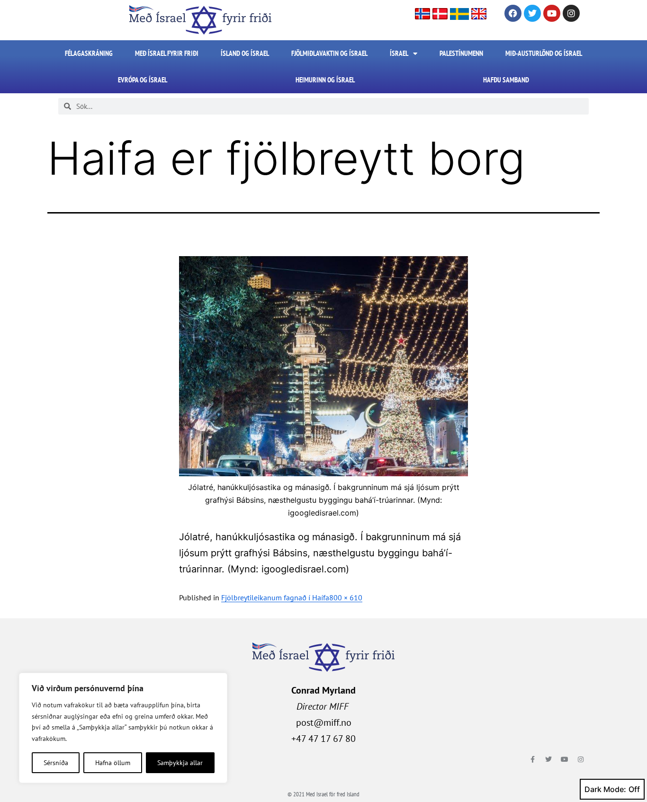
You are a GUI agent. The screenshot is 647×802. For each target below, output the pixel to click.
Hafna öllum (112, 762)
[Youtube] (551, 13)
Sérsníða (56, 762)
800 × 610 (345, 597)
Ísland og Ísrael (245, 53)
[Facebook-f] (532, 759)
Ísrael (399, 53)
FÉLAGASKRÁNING (89, 53)
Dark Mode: (605, 789)
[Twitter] (532, 13)
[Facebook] (512, 13)
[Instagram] (571, 13)
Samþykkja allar (180, 762)
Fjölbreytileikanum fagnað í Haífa (275, 597)
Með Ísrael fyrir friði (166, 53)
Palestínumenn (461, 53)
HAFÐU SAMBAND (506, 79)
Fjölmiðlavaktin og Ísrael (329, 53)
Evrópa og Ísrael (142, 79)
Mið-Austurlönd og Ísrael (543, 53)
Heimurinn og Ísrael (325, 79)
